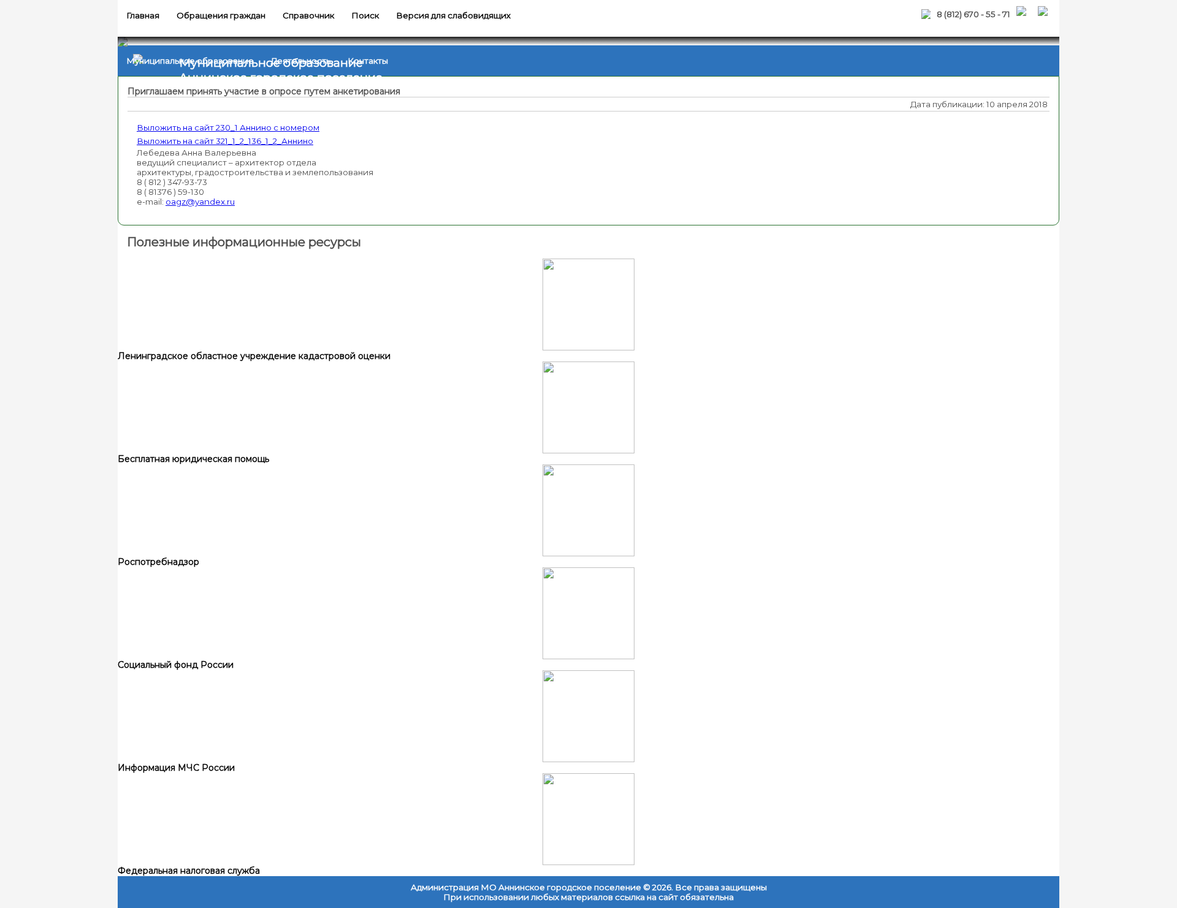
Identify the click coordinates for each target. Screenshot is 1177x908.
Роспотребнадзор (158, 561)
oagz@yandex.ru (200, 201)
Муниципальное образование (190, 61)
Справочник (308, 15)
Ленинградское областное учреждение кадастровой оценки (254, 355)
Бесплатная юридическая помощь (193, 458)
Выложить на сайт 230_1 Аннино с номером (228, 127)
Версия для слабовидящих (453, 15)
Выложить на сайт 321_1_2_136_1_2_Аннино (225, 141)
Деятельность (300, 61)
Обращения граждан (221, 15)
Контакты (368, 61)
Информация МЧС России (176, 767)
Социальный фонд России (176, 664)
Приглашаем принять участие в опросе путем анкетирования (264, 91)
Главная (142, 15)
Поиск (365, 15)
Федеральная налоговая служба (189, 870)
